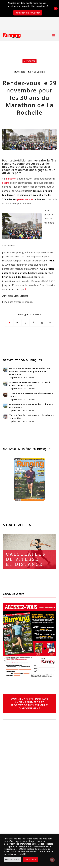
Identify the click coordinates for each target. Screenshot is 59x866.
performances (25, 199)
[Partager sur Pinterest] (34, 322)
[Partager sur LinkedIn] (42, 322)
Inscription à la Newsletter (28, 12)
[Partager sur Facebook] (9, 322)
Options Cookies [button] (12, 859)
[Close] (56, 8)
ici (26, 289)
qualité (5, 182)
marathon (10, 178)
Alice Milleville (38, 72)
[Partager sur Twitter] (17, 322)
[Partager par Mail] (50, 322)
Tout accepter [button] (30, 859)
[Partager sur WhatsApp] (25, 322)
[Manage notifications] (52, 859)
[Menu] (54, 35)
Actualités (29, 61)
